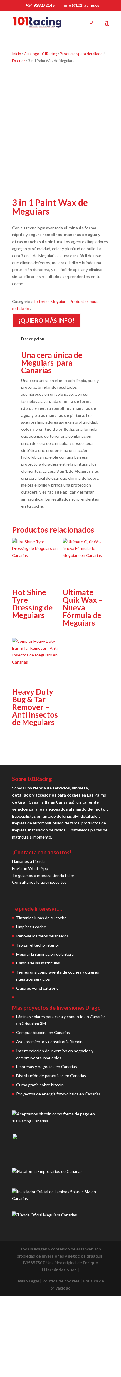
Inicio (16, 53)
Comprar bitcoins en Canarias (43, 1032)
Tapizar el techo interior (37, 944)
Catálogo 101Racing (40, 53)
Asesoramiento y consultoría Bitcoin (49, 1041)
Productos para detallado (81, 53)
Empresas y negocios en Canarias (46, 1066)
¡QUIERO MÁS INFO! (46, 320)
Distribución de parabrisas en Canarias (51, 1075)
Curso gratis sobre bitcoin (40, 1084)
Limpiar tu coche (31, 926)
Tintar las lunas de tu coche (41, 917)
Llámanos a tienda (28, 861)
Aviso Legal (28, 1280)
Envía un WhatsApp (30, 868)
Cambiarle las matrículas (38, 962)
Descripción (32, 338)
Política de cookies (61, 1280)
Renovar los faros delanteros (42, 935)
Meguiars (59, 301)
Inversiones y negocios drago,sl (72, 1255)
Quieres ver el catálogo (37, 988)
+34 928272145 (40, 5)
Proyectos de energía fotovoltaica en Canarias (58, 1093)
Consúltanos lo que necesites (39, 882)
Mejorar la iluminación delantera (45, 954)
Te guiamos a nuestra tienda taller (43, 875)
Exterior (18, 60)
